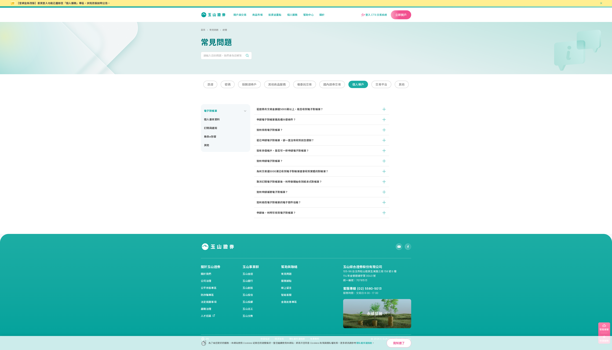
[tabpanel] (306, 161)
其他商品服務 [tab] (277, 84)
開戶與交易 (240, 15)
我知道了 (399, 343)
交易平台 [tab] (381, 84)
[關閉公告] (601, 3)
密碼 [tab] (228, 84)
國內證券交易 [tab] (332, 84)
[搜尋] (248, 55)
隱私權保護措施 (364, 342)
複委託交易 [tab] (304, 84)
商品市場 (257, 15)
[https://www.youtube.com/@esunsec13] (399, 246)
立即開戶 (401, 15)
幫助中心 (308, 15)
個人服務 (292, 15)
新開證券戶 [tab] (249, 84)
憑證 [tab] (210, 84)
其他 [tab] (402, 84)
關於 (322, 15)
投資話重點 (274, 15)
